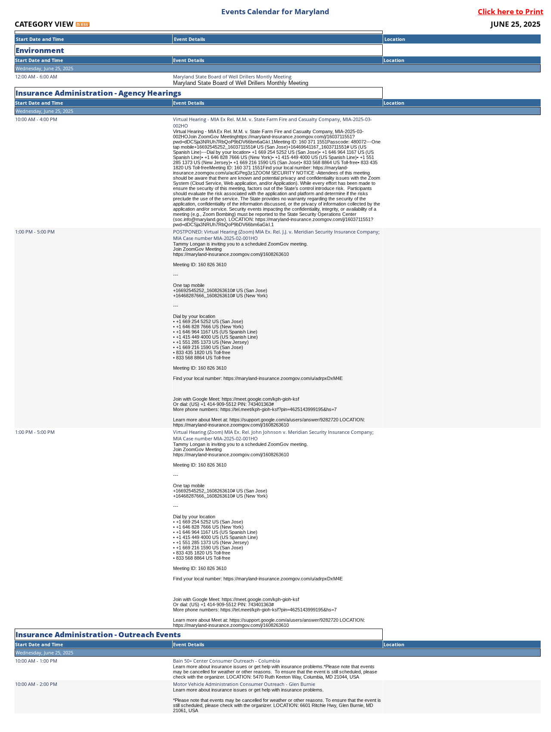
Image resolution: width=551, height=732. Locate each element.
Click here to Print (510, 11)
